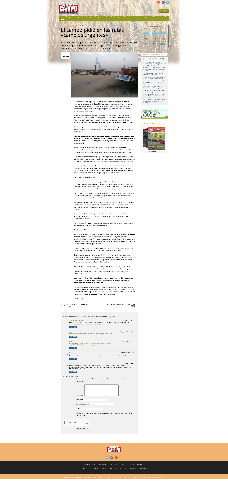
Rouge (116, 464)
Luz (90, 468)
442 (95, 464)
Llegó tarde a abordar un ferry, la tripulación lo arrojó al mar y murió (152, 87)
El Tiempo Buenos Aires (155, 26)
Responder (73, 327)
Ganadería (109, 17)
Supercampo (72, 8)
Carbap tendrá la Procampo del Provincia (76, 305)
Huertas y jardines (135, 17)
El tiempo (156, 17)
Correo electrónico (83, 404)
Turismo (131, 464)
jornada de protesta (69, 26)
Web (77, 409)
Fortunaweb (102, 464)
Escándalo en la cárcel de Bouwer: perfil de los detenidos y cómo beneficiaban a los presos (153, 69)
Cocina (62, 19)
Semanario (118, 468)
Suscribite (164, 11)
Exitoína (123, 464)
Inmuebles (163, 17)
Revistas (139, 464)
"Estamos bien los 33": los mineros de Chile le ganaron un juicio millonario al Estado (153, 82)
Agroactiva (81, 17)
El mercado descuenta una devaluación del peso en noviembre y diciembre (153, 77)
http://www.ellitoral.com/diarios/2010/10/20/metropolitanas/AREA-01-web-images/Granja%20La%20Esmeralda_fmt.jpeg (90, 344)
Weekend (142, 468)
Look (125, 468)
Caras (84, 468)
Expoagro (117, 17)
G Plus (158, 2)
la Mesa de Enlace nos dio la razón (104, 292)
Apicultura (100, 17)
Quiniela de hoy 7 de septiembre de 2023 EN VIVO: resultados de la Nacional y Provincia (154, 101)
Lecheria (125, 17)
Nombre (79, 400)
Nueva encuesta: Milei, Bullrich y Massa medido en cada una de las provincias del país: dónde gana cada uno (154, 63)
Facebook (163, 2)
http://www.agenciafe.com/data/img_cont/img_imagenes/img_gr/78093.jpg (90, 333)
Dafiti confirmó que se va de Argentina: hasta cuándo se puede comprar (153, 91)
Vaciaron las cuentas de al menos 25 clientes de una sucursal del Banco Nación (154, 59)
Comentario (80, 395)
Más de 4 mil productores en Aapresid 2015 (120, 305)
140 (110, 464)
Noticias (104, 468)
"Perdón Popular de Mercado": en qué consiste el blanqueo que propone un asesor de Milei (153, 95)
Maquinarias (147, 17)
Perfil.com (88, 464)
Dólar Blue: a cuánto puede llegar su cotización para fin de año (152, 73)
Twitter (167, 2)
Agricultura (72, 17)
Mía (110, 468)
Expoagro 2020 (91, 17)
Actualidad (63, 17)
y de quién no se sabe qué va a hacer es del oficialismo (115, 161)
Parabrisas (133, 468)
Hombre (96, 468)
